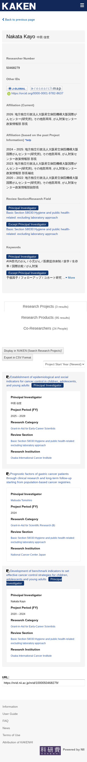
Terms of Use (11, 735)
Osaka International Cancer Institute (31, 457)
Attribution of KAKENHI (18, 742)
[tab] (45, 307)
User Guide (10, 713)
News (6, 728)
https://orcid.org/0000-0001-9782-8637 (37, 93)
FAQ (5, 720)
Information (10, 706)
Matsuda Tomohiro (21, 500)
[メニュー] (82, 5)
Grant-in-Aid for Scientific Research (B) (33, 525)
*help (28, 140)
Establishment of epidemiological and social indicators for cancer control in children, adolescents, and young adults (41, 381)
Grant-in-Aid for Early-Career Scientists (33, 428)
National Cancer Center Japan (28, 554)
